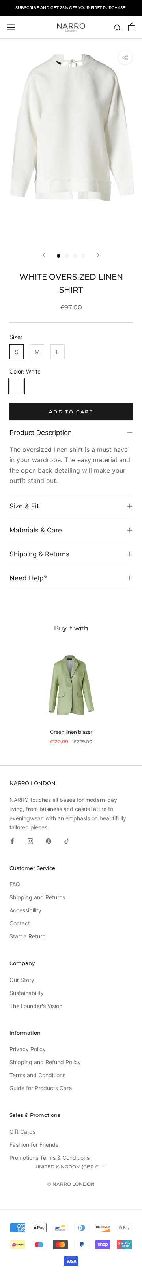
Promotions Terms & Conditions (49, 1157)
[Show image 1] (58, 256)
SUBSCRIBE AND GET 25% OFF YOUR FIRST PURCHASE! (71, 7)
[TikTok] (66, 840)
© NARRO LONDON (71, 1184)
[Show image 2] (67, 256)
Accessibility (25, 910)
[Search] (117, 27)
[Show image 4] (83, 256)
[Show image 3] (75, 256)
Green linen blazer (71, 732)
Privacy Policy (27, 1049)
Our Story (21, 979)
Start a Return (27, 936)
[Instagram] (30, 840)
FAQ (14, 884)
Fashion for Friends (33, 1144)
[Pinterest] (48, 840)
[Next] (98, 255)
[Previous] (44, 255)
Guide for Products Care (40, 1088)
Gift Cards (22, 1131)
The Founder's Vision (35, 1005)
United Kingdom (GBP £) (68, 1167)
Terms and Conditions (37, 1075)
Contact (19, 923)
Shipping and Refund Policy (45, 1062)
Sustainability (26, 992)
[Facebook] (12, 840)
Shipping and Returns (37, 897)
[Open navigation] (11, 27)
